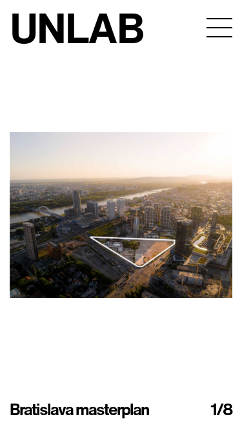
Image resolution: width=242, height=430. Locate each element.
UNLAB (77, 27)
